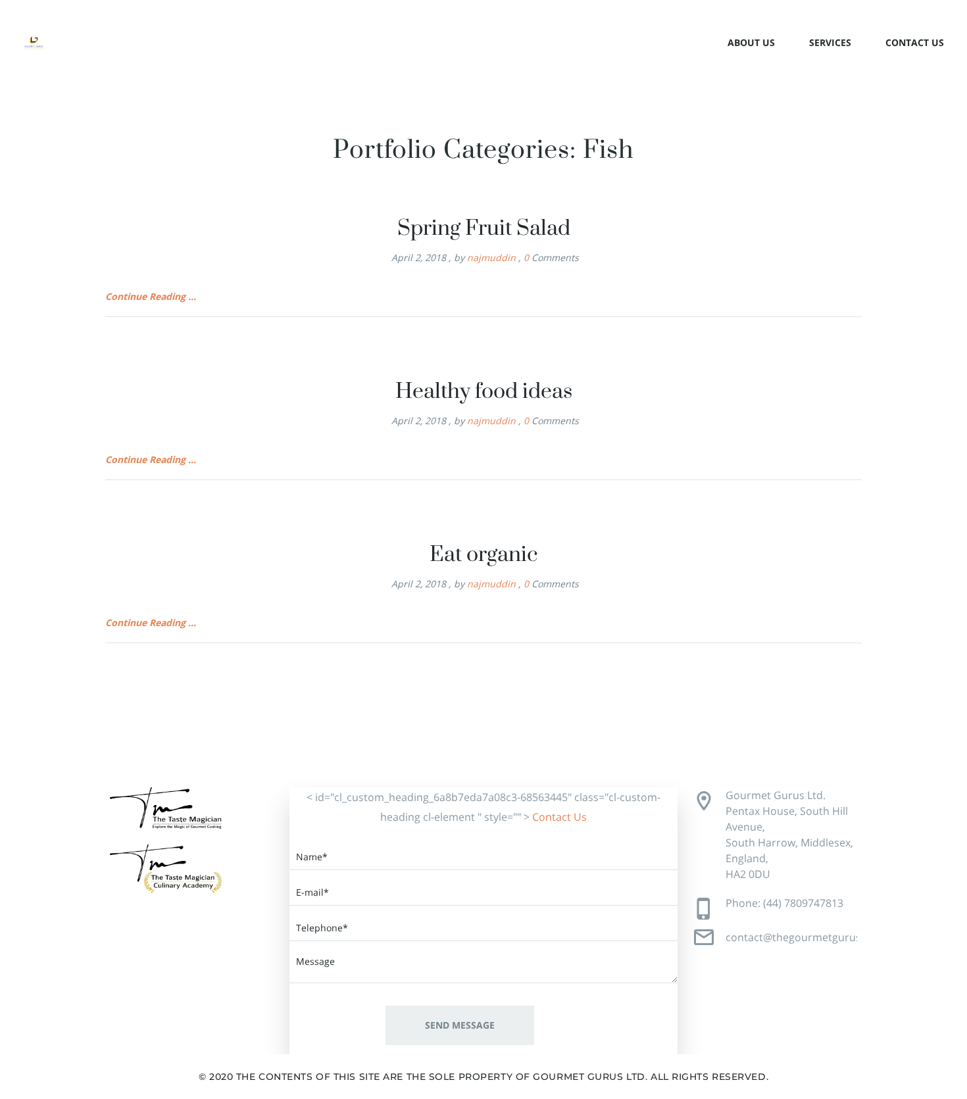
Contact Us (914, 42)
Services (830, 42)
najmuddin (491, 257)
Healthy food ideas (483, 391)
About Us (751, 42)
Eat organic (483, 554)
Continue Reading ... (150, 296)
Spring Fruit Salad (483, 228)
